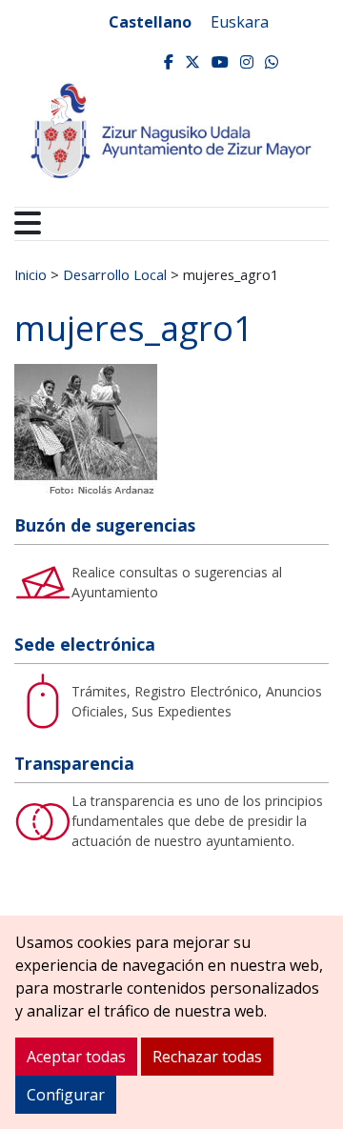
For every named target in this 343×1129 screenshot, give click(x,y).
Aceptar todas (76, 1056)
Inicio (30, 274)
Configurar (66, 1094)
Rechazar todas (207, 1056)
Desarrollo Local (115, 274)
